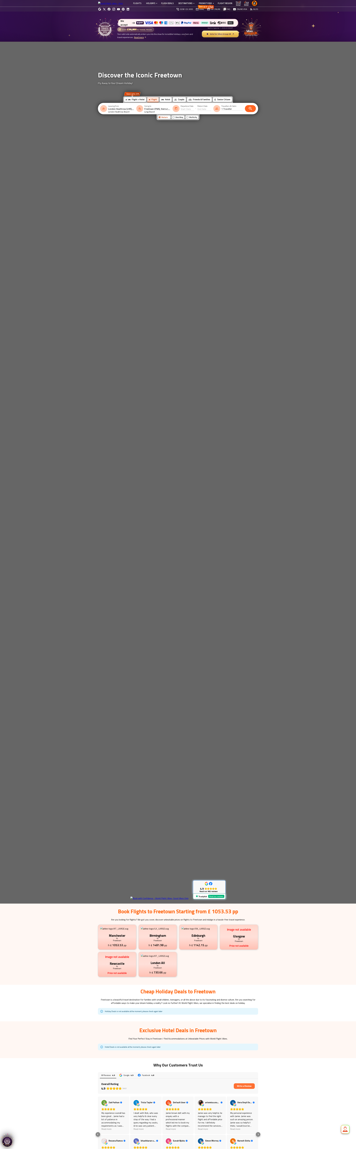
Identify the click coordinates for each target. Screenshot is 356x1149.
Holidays (150, 3)
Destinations (185, 3)
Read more (139, 37)
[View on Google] (104, 1103)
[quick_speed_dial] (345, 1129)
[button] (98, 1134)
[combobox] (121, 109)
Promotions (205, 3)
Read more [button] (106, 1129)
